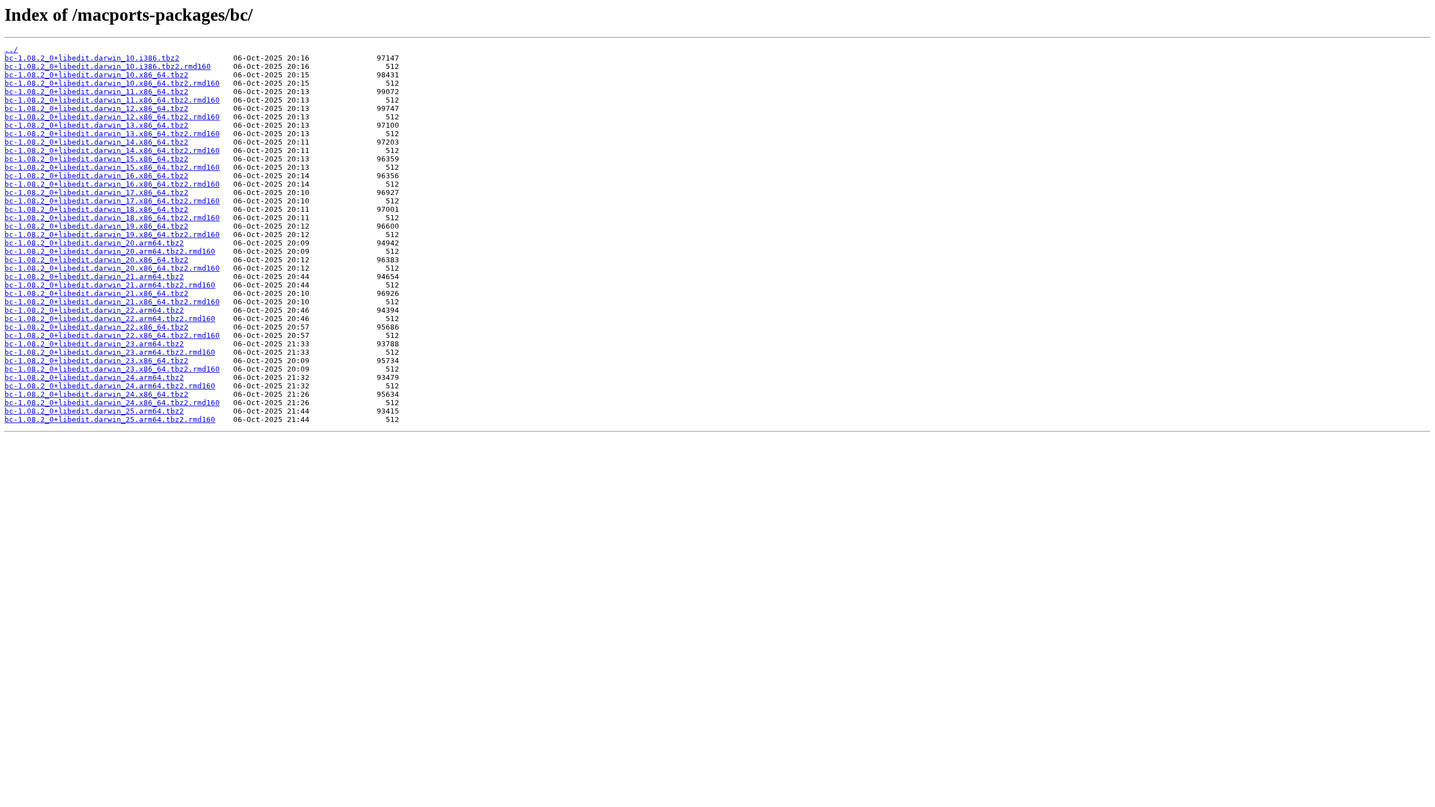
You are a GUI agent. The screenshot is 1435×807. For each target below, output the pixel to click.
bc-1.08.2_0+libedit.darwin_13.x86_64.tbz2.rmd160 (112, 133)
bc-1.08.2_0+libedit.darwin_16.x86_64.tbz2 (96, 175)
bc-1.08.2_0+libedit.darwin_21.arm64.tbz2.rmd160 (109, 285)
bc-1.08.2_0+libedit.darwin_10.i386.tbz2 (91, 58)
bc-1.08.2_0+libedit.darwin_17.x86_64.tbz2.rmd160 (112, 201)
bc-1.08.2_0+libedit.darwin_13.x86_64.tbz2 (96, 125)
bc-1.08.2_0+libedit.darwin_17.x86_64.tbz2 (96, 192)
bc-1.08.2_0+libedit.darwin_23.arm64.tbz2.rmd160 (109, 352)
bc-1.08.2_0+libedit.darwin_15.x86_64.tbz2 (96, 159)
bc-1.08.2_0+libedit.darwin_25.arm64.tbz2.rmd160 (109, 419)
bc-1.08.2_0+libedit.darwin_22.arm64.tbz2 (94, 310)
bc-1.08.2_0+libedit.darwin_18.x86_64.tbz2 (96, 209)
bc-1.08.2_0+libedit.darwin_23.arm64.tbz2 (94, 344)
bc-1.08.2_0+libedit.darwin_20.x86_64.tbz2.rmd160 (112, 268)
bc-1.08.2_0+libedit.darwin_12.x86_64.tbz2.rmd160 (112, 117)
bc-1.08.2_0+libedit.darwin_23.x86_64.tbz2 (96, 360)
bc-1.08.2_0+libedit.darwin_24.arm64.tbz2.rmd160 (109, 386)
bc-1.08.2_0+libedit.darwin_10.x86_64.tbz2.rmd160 (112, 83)
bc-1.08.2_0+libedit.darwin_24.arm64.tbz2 (94, 377)
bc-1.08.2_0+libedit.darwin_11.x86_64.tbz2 (96, 91)
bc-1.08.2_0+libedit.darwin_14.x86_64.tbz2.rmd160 (112, 150)
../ (11, 49)
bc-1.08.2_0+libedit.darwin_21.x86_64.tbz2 (96, 293)
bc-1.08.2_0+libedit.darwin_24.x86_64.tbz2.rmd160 (112, 402)
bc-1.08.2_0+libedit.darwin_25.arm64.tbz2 (94, 411)
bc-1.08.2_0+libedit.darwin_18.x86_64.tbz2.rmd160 (112, 218)
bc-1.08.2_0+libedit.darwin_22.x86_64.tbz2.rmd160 (112, 335)
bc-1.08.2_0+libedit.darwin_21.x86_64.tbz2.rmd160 (112, 302)
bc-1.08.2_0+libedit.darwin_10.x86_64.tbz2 (96, 75)
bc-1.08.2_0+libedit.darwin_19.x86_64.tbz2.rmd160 (112, 234)
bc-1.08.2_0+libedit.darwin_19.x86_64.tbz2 (96, 226)
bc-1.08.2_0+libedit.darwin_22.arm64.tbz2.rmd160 (109, 318)
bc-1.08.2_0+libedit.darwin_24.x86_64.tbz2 (96, 394)
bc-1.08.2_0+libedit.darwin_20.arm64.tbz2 (94, 243)
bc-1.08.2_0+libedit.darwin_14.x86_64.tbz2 (96, 142)
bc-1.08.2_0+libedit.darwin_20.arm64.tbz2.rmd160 (109, 251)
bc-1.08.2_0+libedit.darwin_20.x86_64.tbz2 (96, 260)
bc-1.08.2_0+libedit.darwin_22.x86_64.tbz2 (96, 327)
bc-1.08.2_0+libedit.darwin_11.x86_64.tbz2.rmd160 (112, 100)
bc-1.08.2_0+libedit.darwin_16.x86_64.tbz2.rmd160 (112, 184)
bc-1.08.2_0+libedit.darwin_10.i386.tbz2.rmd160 (107, 66)
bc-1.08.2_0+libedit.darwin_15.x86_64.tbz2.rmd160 (112, 167)
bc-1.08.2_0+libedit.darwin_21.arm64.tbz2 (94, 276)
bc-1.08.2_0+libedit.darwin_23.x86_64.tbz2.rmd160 (112, 369)
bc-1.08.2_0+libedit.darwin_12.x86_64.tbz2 (96, 108)
